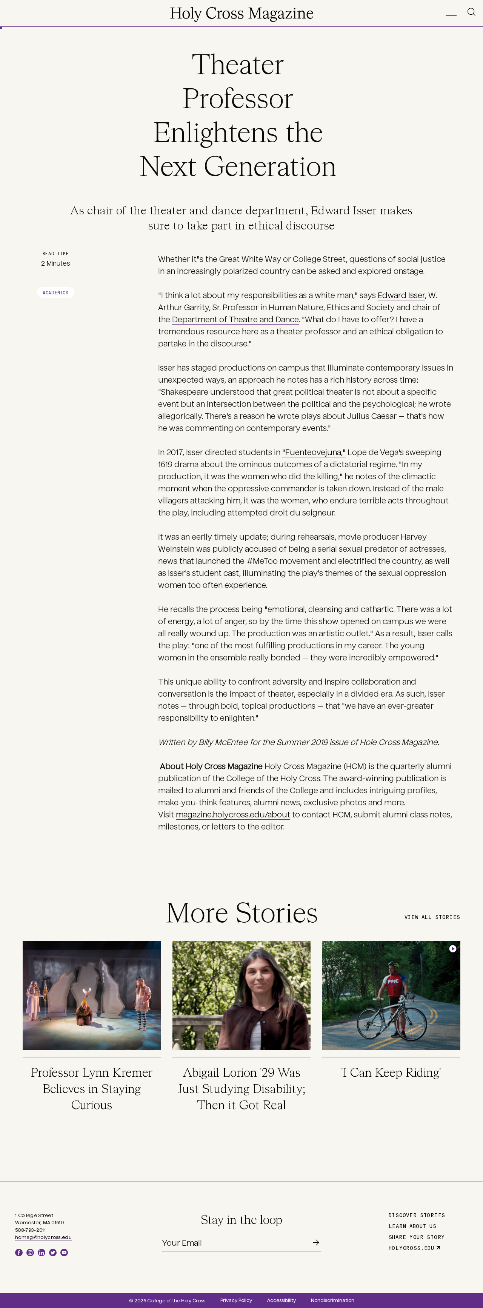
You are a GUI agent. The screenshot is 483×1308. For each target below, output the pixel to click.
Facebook (19, 1252)
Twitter (53, 1252)
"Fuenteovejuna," (314, 452)
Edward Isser (401, 295)
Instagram (30, 1252)
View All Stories (432, 916)
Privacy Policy (236, 1300)
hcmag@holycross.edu (43, 1237)
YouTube (64, 1252)
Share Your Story (417, 1236)
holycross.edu (411, 1247)
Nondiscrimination (332, 1300)
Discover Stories (417, 1214)
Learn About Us (413, 1225)
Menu (451, 12)
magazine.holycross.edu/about (233, 814)
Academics (55, 292)
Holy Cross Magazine (242, 14)
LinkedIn (41, 1252)
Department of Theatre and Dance (235, 319)
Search (472, 12)
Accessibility (281, 1300)
